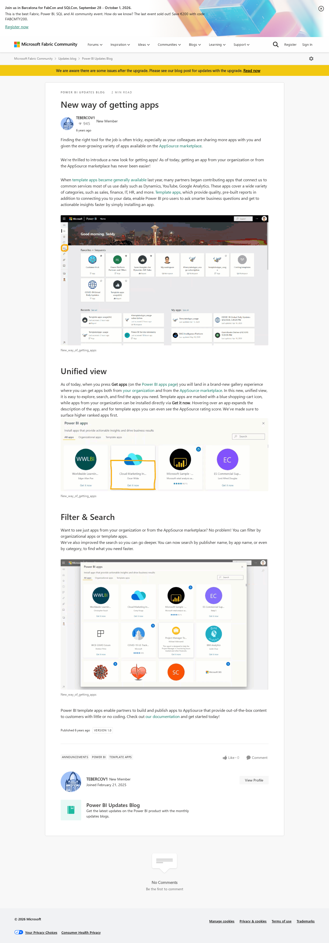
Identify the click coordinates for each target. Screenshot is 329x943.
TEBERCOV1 (85, 117)
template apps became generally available (109, 179)
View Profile (254, 780)
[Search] (276, 44)
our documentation (162, 716)
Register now (17, 26)
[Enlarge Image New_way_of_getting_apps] (165, 280)
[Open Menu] (311, 58)
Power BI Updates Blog (97, 58)
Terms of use (281, 921)
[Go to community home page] (45, 44)
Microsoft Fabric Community (33, 58)
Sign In (307, 44)
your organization (138, 390)
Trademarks (306, 921)
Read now (251, 70)
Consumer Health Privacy (81, 932)
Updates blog (67, 58)
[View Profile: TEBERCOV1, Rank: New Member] (67, 123)
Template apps (168, 192)
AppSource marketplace (180, 145)
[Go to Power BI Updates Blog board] (71, 810)
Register (290, 44)
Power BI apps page (159, 384)
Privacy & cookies (253, 921)
